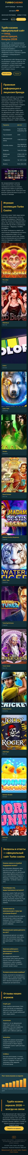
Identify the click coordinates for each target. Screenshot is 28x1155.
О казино (17, 73)
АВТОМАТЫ (13, 10)
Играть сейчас (7, 73)
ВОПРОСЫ (20, 6)
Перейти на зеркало (14, 1128)
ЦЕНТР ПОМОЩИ (10, 6)
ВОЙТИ (13, 19)
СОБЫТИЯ (5, 19)
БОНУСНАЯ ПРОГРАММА (9, 15)
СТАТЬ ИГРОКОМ (21, 19)
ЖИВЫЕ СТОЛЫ (21, 15)
